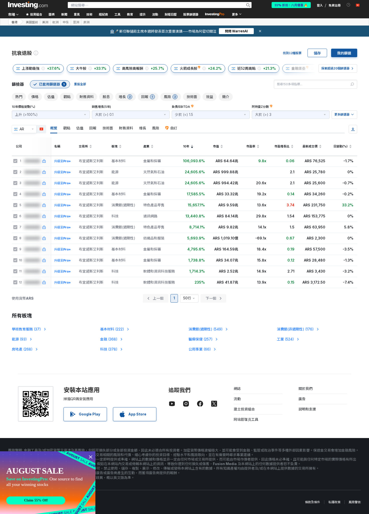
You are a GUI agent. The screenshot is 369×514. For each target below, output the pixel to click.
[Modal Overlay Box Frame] (47, 482)
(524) (285, 339)
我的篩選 (344, 52)
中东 (66, 22)
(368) (108, 339)
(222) (112, 329)
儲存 (317, 52)
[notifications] (348, 5)
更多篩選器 (341, 114)
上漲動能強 (30, 68)
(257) (201, 339)
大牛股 (81, 68)
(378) (108, 349)
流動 (237, 399)
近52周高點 (246, 68)
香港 (15, 22)
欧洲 (55, 22)
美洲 (45, 22)
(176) (295, 329)
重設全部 (80, 84)
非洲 (86, 22)
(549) (206, 329)
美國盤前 (32, 22)
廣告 (301, 399)
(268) (22, 349)
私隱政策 (334, 502)
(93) (19, 339)
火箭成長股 (188, 68)
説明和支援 (307, 409)
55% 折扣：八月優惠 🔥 (291, 5)
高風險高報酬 (132, 68)
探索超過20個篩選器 (335, 68)
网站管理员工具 (246, 419)
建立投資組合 (244, 409)
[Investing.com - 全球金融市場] (28, 5)
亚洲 (76, 22)
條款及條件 (312, 502)
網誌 (237, 388)
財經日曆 (171, 14)
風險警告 (355, 502)
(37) (26, 329)
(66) (200, 349)
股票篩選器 (190, 14)
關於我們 (305, 388)
